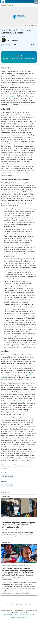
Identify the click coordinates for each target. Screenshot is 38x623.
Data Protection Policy (22, 617)
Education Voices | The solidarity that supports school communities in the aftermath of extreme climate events (19, 517)
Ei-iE (2, 2)
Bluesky (26, 604)
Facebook (8, 604)
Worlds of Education (7, 5)
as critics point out (21, 401)
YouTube (17, 604)
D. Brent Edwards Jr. (7, 485)
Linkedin (30, 604)
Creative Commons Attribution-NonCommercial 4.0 (17, 614)
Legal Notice (13, 617)
